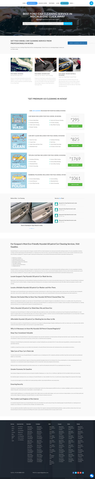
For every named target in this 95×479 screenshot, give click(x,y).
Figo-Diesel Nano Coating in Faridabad (39, 455)
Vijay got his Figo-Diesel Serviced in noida (67, 208)
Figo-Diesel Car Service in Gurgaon (61, 428)
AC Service (20, 434)
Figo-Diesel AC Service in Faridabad (39, 446)
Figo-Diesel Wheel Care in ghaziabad (30, 442)
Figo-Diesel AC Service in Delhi (52, 446)
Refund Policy (81, 478)
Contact (13, 432)
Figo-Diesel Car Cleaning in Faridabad (39, 437)
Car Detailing (20, 439)
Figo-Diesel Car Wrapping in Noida (71, 451)
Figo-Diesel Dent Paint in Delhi (52, 433)
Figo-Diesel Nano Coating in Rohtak (80, 455)
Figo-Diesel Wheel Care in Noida (71, 442)
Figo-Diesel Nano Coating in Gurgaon (61, 455)
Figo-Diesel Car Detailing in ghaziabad (30, 460)
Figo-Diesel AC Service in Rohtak (80, 446)
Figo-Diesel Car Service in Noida (71, 428)
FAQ (13, 430)
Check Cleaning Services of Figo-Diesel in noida (78, 43)
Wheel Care (20, 432)
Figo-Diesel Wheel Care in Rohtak (81, 442)
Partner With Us (13, 437)
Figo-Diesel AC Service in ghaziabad (30, 446)
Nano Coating (21, 437)
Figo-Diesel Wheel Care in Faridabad (40, 442)
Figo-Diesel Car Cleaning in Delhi (52, 437)
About (13, 428)
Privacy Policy (74, 478)
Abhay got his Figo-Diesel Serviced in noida (67, 220)
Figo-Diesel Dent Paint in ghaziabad (30, 433)
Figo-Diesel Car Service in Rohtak (80, 428)
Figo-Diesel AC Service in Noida (71, 446)
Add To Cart (75, 126)
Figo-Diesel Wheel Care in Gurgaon (62, 442)
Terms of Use (67, 478)
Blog (13, 434)
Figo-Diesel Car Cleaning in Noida (71, 437)
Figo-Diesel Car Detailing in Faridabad (39, 460)
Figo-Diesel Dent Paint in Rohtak (80, 433)
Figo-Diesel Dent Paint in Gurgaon (61, 433)
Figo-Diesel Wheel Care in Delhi (52, 442)
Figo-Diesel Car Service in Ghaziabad (30, 428)
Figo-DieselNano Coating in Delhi (52, 456)
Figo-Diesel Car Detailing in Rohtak (80, 460)
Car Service (20, 426)
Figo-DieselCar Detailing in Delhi (52, 462)
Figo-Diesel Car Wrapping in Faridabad (40, 451)
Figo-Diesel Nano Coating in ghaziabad (30, 455)
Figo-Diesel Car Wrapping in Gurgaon (62, 451)
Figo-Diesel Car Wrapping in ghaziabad (30, 451)
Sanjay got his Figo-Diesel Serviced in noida (67, 214)
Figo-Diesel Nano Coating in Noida (71, 455)
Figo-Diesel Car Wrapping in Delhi (52, 451)
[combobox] (34, 23)
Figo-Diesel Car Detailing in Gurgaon (61, 460)
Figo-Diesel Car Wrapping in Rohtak (81, 451)
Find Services (68, 23)
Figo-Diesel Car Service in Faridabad (39, 428)
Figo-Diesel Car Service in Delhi (52, 428)
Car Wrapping (21, 436)
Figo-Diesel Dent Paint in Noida (71, 433)
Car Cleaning (20, 430)
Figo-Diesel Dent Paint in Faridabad (39, 433)
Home (13, 426)
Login (13, 440)
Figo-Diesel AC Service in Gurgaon (61, 446)
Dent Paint (20, 428)
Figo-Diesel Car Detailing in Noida (71, 460)
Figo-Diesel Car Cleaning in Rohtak (80, 437)
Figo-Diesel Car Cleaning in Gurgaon (61, 437)
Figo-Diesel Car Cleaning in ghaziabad (30, 437)
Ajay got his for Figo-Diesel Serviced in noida (68, 203)
